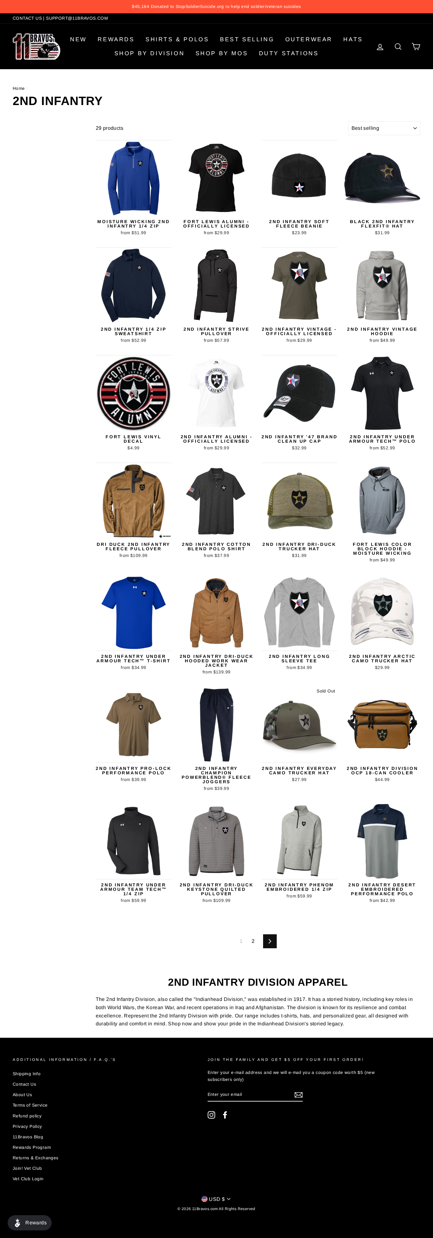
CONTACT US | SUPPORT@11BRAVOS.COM (60, 18)
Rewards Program (32, 1147)
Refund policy (27, 1116)
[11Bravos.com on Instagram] (211, 1115)
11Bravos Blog (28, 1137)
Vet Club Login (28, 1178)
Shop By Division (149, 53)
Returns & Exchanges (36, 1157)
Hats (353, 39)
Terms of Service (30, 1105)
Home (19, 88)
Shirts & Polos (177, 39)
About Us (22, 1094)
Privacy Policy (27, 1126)
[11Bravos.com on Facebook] (225, 1115)
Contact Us (24, 1084)
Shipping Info (27, 1073)
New (78, 39)
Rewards (116, 39)
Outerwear (309, 39)
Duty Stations (289, 53)
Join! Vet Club (27, 1168)
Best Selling (247, 39)
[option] (216, 6)
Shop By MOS (222, 53)
